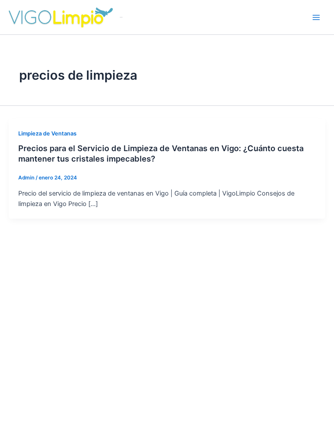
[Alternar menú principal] (316, 17)
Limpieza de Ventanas (47, 133)
